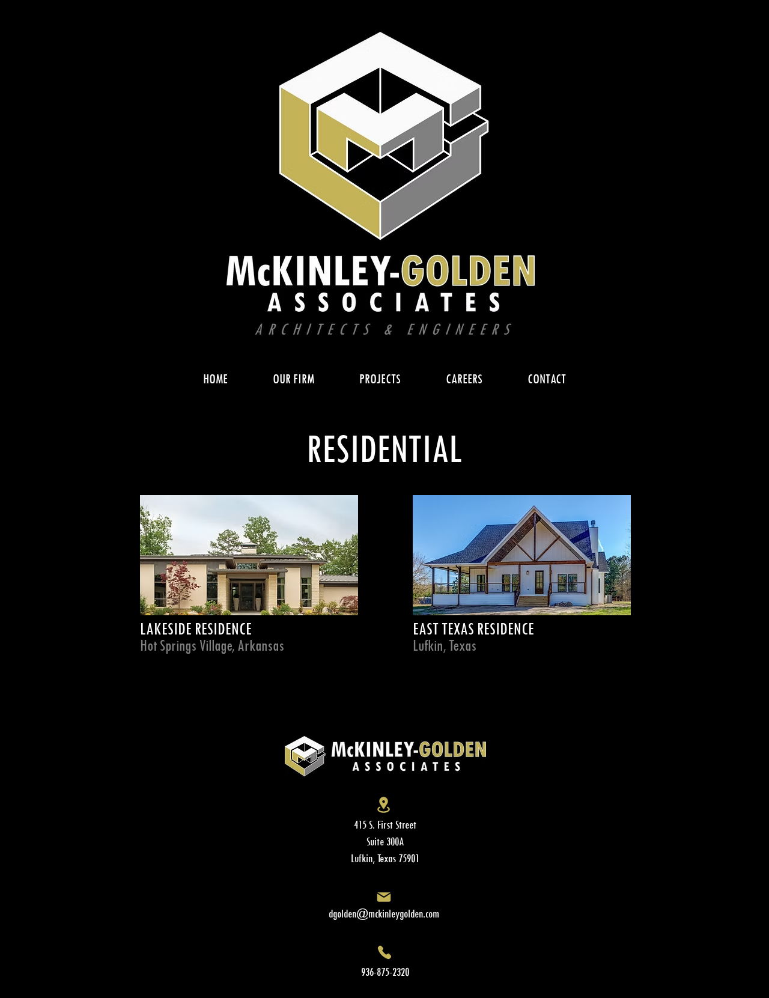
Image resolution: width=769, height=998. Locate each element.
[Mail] (384, 897)
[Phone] (384, 952)
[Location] (384, 805)
